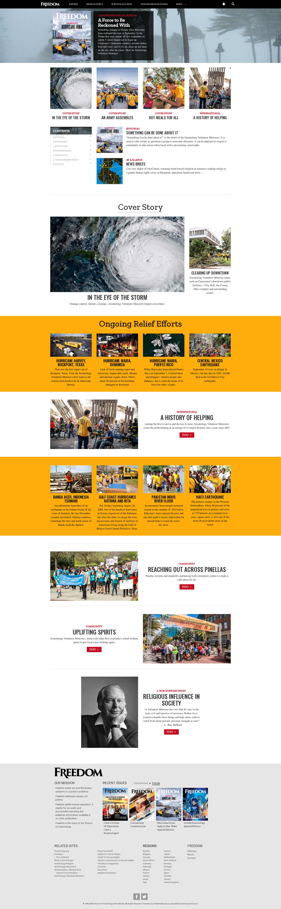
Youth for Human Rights (109, 857)
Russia (167, 870)
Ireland (146, 876)
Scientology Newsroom (65, 866)
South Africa (148, 860)
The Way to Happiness (108, 863)
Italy (145, 882)
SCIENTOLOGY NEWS (121, 4)
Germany (147, 863)
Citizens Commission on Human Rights (116, 860)
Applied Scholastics (107, 873)
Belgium (147, 854)
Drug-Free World (105, 851)
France (146, 873)
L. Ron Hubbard (61, 857)
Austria (146, 851)
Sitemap (191, 851)
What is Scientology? (64, 860)
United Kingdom (171, 882)
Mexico (146, 870)
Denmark (147, 866)
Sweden (167, 876)
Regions (150, 846)
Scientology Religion (64, 863)
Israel (145, 879)
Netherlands (169, 857)
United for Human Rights (109, 854)
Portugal (168, 866)
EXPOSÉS (73, 4)
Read (185, 434)
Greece (167, 851)
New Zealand (170, 860)
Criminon (102, 866)
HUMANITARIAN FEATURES (154, 4)
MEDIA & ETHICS (94, 4)
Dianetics (58, 854)
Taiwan (167, 879)
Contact (191, 858)
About (190, 854)
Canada (146, 857)
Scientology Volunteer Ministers (69, 876)
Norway (167, 863)
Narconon (102, 870)
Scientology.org (61, 851)
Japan (167, 854)
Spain (166, 873)
